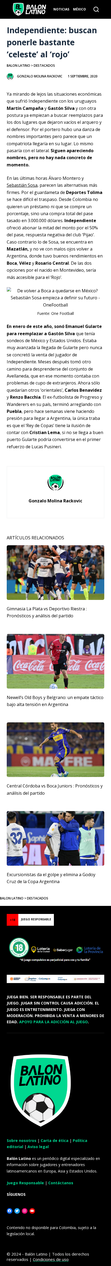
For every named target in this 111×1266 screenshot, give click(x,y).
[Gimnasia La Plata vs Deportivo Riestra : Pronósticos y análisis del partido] (56, 572)
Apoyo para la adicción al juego (53, 1021)
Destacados (44, 65)
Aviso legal (38, 1146)
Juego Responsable (25, 1182)
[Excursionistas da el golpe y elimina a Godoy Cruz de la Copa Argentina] (56, 838)
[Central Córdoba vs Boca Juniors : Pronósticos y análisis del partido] (56, 749)
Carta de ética (54, 1140)
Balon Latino (18, 65)
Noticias (61, 9)
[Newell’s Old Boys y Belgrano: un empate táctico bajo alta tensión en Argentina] (56, 661)
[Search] (96, 9)
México (79, 9)
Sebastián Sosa (22, 185)
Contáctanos (60, 1182)
